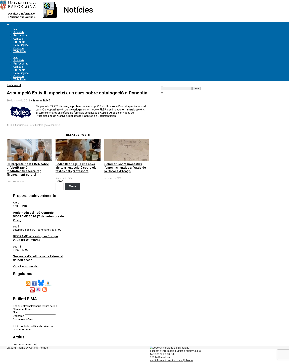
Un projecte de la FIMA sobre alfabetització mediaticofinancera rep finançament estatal (28, 169)
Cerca (59, 181)
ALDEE (104, 112)
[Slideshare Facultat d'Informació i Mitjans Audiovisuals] (48, 285)
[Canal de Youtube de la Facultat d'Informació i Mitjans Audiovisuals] (32, 291)
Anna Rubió (43, 100)
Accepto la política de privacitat (35, 326)
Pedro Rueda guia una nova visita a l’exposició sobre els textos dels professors (76, 167)
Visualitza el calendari (25, 266)
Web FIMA (19, 51)
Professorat (20, 35)
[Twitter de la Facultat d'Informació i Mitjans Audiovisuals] (41, 285)
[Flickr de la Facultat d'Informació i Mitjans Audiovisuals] (38, 291)
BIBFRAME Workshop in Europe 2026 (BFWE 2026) (35, 238)
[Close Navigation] (162, 92)
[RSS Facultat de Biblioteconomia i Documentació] (28, 285)
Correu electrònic (23, 319)
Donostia (55, 125)
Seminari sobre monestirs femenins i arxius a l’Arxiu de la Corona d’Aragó (125, 167)
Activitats (18, 32)
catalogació (43, 125)
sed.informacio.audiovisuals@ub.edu (171, 360)
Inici (15, 29)
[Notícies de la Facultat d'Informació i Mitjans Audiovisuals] (46, 17)
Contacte (18, 48)
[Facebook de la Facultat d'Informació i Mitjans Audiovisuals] (34, 285)
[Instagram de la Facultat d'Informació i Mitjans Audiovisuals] (44, 291)
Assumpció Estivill (25, 125)
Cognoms (18, 316)
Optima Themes (38, 347)
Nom (15, 312)
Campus (18, 38)
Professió (19, 41)
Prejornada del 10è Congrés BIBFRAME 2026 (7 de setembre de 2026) (38, 216)
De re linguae (21, 45)
